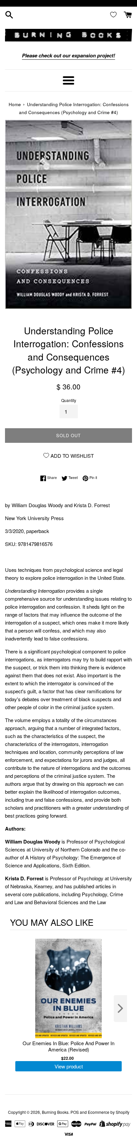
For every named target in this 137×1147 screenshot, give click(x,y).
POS (74, 1112)
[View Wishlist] (114, 14)
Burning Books (55, 1112)
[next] (120, 1008)
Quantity (68, 400)
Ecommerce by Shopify (108, 1112)
